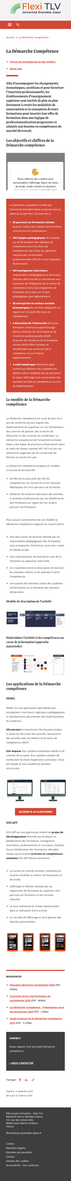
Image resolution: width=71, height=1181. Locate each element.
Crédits (10, 1143)
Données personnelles (19, 1152)
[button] (18, 25)
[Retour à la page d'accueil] (35, 8)
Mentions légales (16, 1148)
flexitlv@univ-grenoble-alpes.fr (24, 1133)
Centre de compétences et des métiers (32, 61)
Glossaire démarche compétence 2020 (32, 985)
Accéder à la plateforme (35, 811)
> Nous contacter (21, 1063)
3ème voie (16, 68)
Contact (10, 1156)
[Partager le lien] (33, 1080)
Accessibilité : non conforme (22, 1165)
